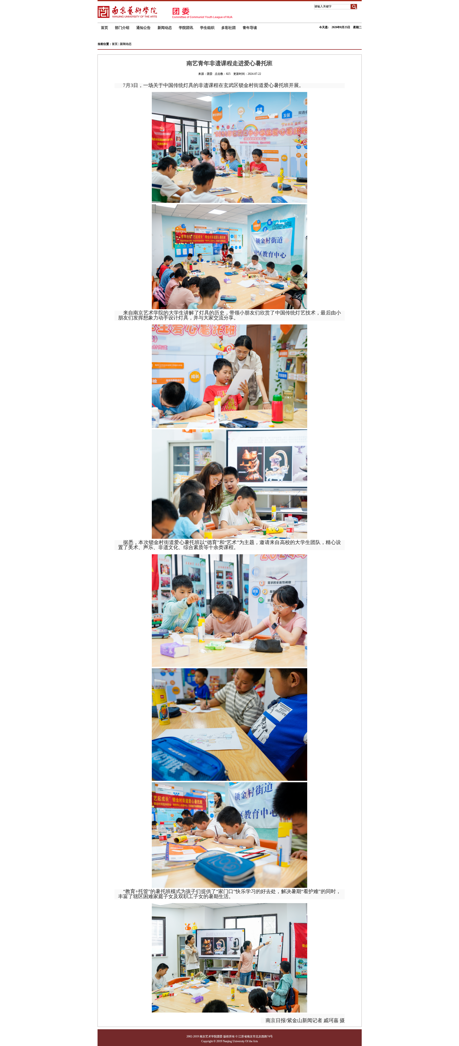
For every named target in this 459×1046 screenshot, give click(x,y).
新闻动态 (125, 44)
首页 (115, 44)
